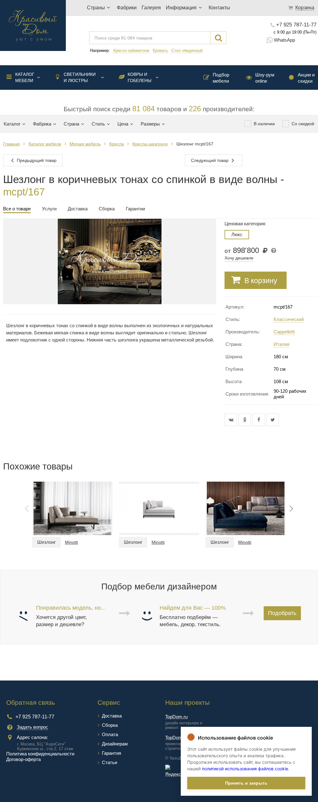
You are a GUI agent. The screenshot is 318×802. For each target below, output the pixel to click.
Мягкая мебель (85, 143)
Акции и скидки (306, 78)
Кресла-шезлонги (150, 143)
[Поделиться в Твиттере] (272, 420)
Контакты (219, 7)
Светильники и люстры (80, 77)
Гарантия (111, 753)
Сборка (110, 725)
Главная (11, 143)
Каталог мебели (24, 77)
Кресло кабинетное (131, 50)
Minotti (71, 542)
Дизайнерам (115, 743)
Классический (289, 319)
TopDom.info (178, 737)
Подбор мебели (221, 78)
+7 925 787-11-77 (296, 25)
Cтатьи (109, 762)
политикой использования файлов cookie (245, 768)
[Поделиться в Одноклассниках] (245, 420)
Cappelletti (284, 331)
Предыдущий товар (36, 160)
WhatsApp (284, 40)
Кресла (116, 143)
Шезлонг (46, 542)
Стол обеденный (186, 50)
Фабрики (127, 7)
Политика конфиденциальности (40, 753)
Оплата (110, 734)
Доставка (112, 715)
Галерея (151, 7)
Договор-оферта (23, 759)
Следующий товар (210, 160)
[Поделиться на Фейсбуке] (259, 420)
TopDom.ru (176, 716)
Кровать (160, 50)
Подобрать (282, 613)
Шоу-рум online (264, 78)
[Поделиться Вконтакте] (231, 420)
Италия (281, 344)
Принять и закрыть (246, 783)
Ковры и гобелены (139, 77)
